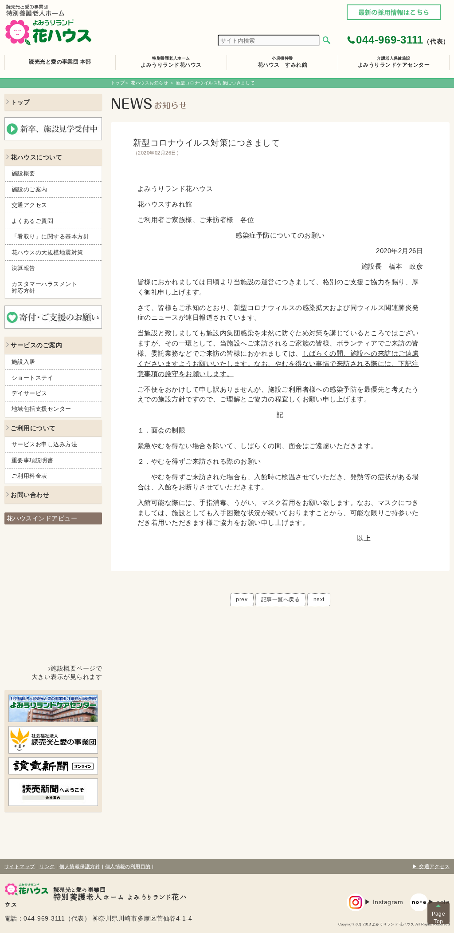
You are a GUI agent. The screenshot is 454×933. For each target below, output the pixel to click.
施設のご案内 (29, 189)
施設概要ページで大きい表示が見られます (66, 672)
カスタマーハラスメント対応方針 (44, 287)
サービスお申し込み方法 (44, 444)
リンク (47, 866)
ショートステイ (32, 377)
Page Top (439, 917)
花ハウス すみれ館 (282, 61)
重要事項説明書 (32, 460)
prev (241, 599)
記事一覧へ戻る (280, 599)
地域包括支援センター (41, 408)
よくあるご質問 (32, 221)
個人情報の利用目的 (128, 866)
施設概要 (23, 173)
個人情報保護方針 (79, 866)
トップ (118, 82)
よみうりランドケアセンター (394, 61)
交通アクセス (29, 205)
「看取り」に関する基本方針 (50, 236)
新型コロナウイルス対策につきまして (206, 146)
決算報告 (23, 268)
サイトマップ (19, 866)
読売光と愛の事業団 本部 (60, 62)
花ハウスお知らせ (149, 82)
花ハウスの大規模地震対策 (47, 252)
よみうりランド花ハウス (171, 61)
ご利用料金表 (29, 475)
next (319, 599)
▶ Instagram (383, 902)
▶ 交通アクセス (431, 866)
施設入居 (23, 361)
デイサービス (29, 393)
